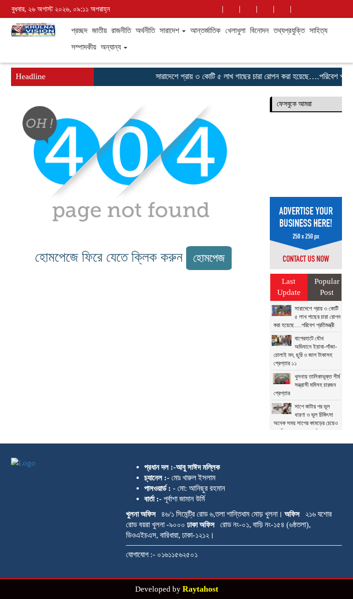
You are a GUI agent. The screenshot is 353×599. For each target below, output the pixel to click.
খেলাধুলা (235, 30)
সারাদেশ (170, 30)
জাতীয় (99, 30)
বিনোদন (259, 30)
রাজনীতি (121, 30)
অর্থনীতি (145, 30)
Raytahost (200, 588)
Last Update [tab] (289, 287)
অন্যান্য (112, 47)
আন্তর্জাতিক (205, 30)
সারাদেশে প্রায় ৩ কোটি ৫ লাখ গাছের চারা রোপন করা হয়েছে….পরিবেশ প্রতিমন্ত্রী (307, 316)
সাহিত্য (318, 30)
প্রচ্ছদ (79, 30)
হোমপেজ (209, 258)
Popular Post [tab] (327, 287)
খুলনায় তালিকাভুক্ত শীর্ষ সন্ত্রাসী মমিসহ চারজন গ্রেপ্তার (306, 385)
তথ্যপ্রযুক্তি (289, 30)
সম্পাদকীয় (83, 47)
